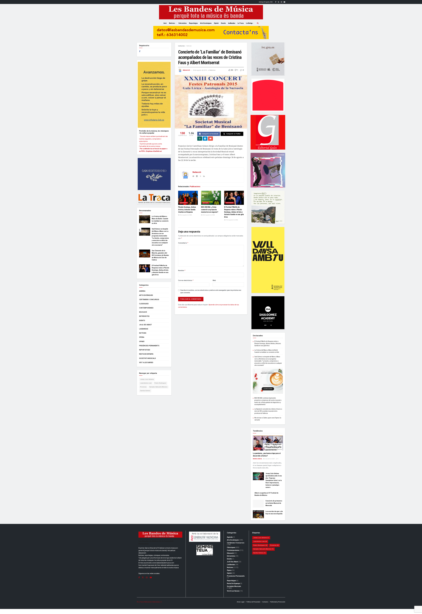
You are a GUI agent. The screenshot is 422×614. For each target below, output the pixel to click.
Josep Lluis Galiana (147, 379)
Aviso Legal (240, 602)
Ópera (141, 337)
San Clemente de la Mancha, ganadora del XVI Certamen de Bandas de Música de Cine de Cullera (160, 255)
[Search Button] (258, 23)
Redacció (186, 70)
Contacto (265, 602)
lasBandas (231, 23)
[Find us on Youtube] (284, 2)
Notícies (172, 23)
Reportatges (193, 23)
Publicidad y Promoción (277, 602)
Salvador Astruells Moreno (158, 387)
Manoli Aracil (257, 459)
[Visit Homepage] (211, 12)
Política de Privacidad (253, 602)
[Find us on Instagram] (281, 2)
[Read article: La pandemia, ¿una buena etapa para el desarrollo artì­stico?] (268, 443)
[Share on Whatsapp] (199, 138)
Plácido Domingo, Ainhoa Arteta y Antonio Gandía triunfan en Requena (187, 209)
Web (214, 280)
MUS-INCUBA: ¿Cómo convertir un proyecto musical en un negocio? (209, 209)
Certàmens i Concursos (149, 299)
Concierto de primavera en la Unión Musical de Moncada (274, 503)
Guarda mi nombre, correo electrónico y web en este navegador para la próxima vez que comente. (210, 291)
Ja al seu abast (145, 325)
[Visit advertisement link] (211, 34)
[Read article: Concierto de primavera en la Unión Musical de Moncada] (258, 504)
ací (161, 151)
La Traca (241, 23)
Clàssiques (183, 202)
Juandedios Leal (146, 383)
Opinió (216, 23)
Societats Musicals (147, 358)
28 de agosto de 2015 (200, 70)
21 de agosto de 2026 (231, 220)
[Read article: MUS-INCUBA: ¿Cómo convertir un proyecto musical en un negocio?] (211, 198)
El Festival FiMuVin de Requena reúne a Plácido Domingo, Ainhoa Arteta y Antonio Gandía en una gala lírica (234, 212)
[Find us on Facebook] (275, 2)
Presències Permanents (149, 346)
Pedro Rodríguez (160, 383)
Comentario (183, 243)
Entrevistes (183, 23)
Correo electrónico (186, 280)
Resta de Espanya (146, 354)
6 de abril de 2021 (269, 459)
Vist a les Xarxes (146, 362)
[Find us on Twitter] (278, 2)
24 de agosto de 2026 (185, 215)
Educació (143, 312)
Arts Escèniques (206, 23)
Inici (165, 23)
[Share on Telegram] (205, 138)
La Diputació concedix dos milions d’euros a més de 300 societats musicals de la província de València (268, 411)
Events (223, 23)
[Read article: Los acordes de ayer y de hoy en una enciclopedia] (258, 514)
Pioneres (143, 387)
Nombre (182, 270)
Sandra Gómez (145, 390)
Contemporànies (146, 308)
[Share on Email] (210, 138)
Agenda (142, 291)
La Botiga (249, 23)
